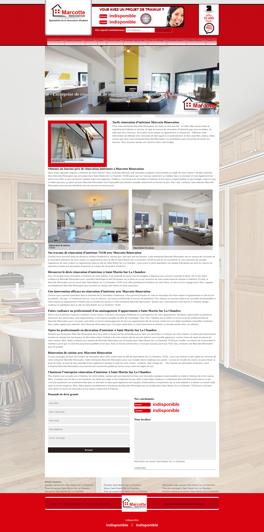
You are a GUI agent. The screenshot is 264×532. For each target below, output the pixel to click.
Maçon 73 (102, 40)
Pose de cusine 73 (115, 40)
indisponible (122, 15)
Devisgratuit (146, 18)
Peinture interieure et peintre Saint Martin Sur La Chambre (190, 491)
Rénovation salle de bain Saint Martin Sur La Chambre (188, 485)
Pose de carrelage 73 (157, 40)
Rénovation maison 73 (176, 40)
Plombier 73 (211, 40)
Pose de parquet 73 (56, 40)
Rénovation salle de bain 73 (135, 40)
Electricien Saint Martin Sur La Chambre (64, 491)
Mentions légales (98, 504)
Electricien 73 (91, 40)
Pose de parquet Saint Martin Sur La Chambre (67, 488)
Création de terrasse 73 (75, 40)
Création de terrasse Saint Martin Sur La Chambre (69, 485)
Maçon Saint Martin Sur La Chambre (121, 488)
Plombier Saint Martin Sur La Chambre (122, 485)
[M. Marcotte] (134, 502)
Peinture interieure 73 (196, 40)
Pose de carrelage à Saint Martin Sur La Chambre (186, 488)
